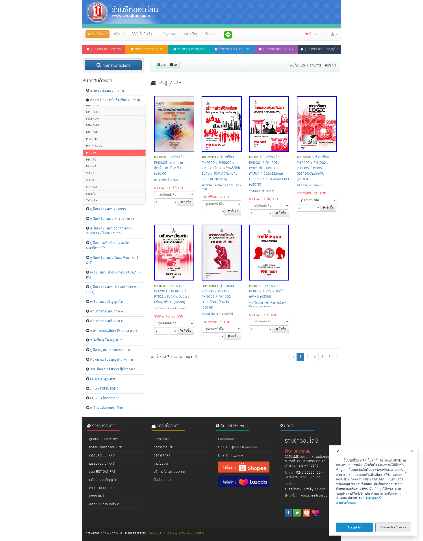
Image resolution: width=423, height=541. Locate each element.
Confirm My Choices (393, 527)
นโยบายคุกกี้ (372, 498)
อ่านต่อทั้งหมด (346, 502)
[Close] (411, 451)
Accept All (355, 527)
